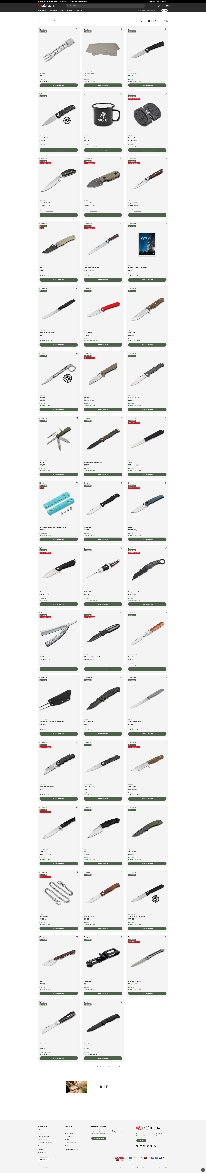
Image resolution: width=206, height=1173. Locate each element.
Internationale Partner (71, 1149)
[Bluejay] (147, 504)
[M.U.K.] (59, 958)
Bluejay (130, 527)
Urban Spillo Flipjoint (134, 981)
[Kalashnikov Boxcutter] (59, 763)
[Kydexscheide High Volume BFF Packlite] (59, 698)
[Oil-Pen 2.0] (103, 568)
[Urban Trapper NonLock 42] (147, 893)
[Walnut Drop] (147, 309)
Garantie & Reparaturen (45, 1143)
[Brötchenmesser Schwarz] (59, 309)
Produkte (53, 10)
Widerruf (40, 1149)
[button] (167, 6)
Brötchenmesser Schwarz (48, 332)
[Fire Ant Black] (147, 49)
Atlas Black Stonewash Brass (93, 462)
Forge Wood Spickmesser (136, 203)
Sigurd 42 (42, 397)
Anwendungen (42, 10)
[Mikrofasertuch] (103, 49)
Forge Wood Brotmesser (91, 267)
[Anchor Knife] (59, 1022)
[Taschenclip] (103, 958)
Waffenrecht (68, 1130)
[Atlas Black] (103, 504)
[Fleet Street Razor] (59, 633)
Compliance (68, 1136)
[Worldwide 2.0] (147, 828)
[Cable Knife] (147, 633)
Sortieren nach (42, 21)
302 (85, 851)
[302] (103, 828)
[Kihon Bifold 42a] (103, 763)
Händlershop (151, 10)
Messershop (141, 10)
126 (109, 1067)
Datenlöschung (134, 1167)
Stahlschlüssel (42, 1139)
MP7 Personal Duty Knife (91, 1046)
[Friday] (147, 439)
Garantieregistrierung (44, 1146)
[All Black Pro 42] (103, 698)
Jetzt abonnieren (99, 1138)
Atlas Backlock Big (134, 397)
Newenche (43, 851)
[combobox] (105, 6)
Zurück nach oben (103, 1117)
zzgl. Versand (49, 81)
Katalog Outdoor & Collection (137, 267)
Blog (158, 1)
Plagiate (67, 1139)
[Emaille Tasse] (103, 114)
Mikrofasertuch (89, 73)
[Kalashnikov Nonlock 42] (59, 114)
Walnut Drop (132, 332)
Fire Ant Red (88, 332)
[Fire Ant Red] (103, 309)
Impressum (165, 1167)
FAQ (39, 1130)
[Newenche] (59, 828)
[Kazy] (59, 244)
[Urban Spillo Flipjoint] (147, 958)
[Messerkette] (59, 893)
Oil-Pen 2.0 (87, 592)
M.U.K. (41, 981)
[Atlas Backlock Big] (147, 374)
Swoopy (86, 397)
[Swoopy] (103, 374)
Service (78, 10)
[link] (87, 1067)
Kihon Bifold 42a (89, 786)
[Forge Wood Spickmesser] (147, 179)
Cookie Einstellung (124, 1167)
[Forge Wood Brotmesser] (103, 244)
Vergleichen (143, 21)
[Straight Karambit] (147, 568)
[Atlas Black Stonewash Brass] (103, 439)
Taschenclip (87, 981)
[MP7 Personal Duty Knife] (103, 1022)
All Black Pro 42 (88, 721)
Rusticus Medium (89, 916)
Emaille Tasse (88, 138)
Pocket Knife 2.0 (45, 203)
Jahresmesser (69, 1133)
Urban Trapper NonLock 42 (136, 916)
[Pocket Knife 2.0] (59, 179)
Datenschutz (143, 1167)
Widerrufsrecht (152, 1167)
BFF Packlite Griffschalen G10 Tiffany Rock (53, 527)
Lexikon (40, 1133)
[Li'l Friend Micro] (103, 179)
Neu (158, 10)
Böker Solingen (45, 1167)
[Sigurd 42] (59, 374)
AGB (159, 1167)
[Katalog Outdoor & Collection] (147, 244)
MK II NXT (42, 462)
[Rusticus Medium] (103, 893)
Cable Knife (131, 657)
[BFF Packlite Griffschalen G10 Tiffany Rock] (59, 504)
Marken (61, 10)
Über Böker (69, 10)
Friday (130, 462)
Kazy (41, 267)
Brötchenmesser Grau (135, 721)
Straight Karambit (133, 592)
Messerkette (44, 916)
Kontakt (152, 1)
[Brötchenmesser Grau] (147, 698)
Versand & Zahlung (43, 1136)
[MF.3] (59, 568)
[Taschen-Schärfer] (147, 114)
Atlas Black (87, 527)
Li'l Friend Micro (89, 203)
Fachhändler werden (71, 1146)
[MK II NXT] (59, 439)
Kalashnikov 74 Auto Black (92, 657)
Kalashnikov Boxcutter (47, 786)
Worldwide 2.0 (132, 851)
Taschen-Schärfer (134, 138)
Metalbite (43, 73)
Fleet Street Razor (45, 657)
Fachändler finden (70, 1143)
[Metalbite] (59, 49)
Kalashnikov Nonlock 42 (47, 138)
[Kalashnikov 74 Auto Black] (103, 633)
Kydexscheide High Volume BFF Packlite (52, 721)
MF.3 (41, 592)
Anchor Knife (44, 1046)
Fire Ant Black (132, 73)
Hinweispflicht (42, 1152)
